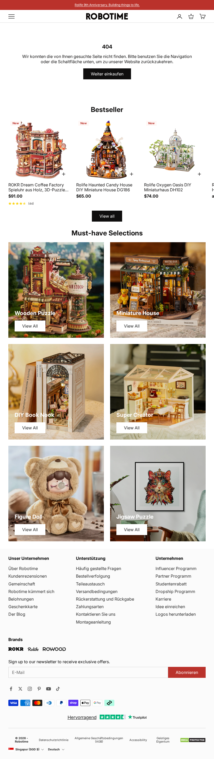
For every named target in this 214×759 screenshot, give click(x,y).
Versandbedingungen (96, 591)
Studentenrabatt (171, 583)
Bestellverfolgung (93, 576)
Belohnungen (21, 599)
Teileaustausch (90, 583)
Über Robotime (23, 568)
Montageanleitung (93, 622)
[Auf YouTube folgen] (48, 688)
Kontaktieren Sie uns (95, 614)
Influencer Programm (176, 568)
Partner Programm (173, 576)
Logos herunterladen (176, 614)
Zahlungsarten (90, 606)
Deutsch (54, 749)
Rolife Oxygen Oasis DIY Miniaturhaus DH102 (167, 187)
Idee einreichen (170, 606)
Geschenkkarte (23, 606)
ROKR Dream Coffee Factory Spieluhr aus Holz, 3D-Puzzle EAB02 (36, 187)
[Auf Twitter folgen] (20, 688)
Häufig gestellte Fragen (98, 568)
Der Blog (16, 614)
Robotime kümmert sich (31, 591)
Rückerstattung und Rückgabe (105, 599)
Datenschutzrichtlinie (53, 740)
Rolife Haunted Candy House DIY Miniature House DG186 (104, 187)
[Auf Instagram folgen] (29, 688)
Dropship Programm (175, 591)
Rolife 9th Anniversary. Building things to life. (107, 5)
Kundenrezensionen (27, 576)
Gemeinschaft (21, 583)
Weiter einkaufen (107, 73)
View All (30, 326)
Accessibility (138, 740)
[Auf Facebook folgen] (11, 688)
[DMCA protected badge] (193, 740)
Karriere (163, 599)
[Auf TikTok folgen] (58, 688)
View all (107, 216)
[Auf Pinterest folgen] (39, 688)
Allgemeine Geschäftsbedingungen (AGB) (99, 740)
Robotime (21, 741)
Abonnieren (187, 672)
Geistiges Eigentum (163, 740)
